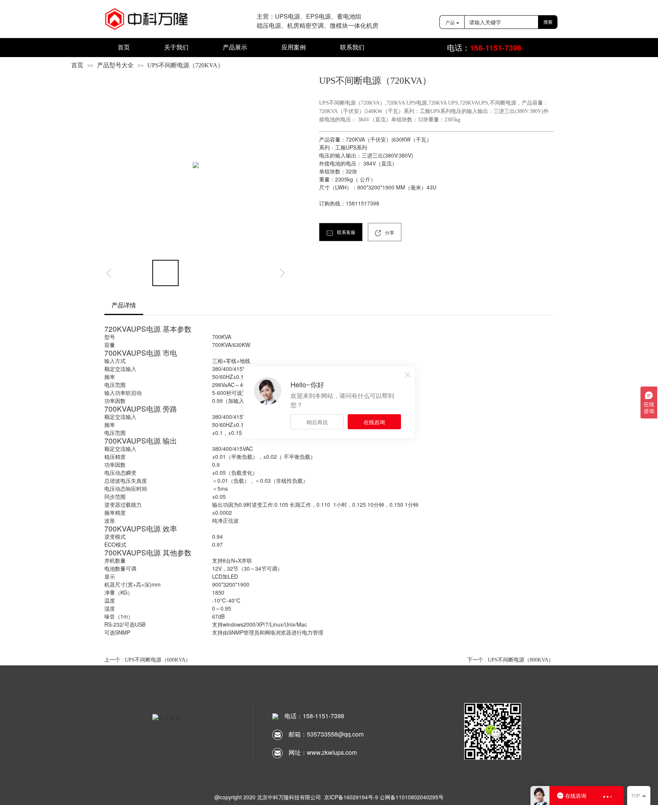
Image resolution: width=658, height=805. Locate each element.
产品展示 (235, 47)
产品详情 (124, 305)
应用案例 (293, 47)
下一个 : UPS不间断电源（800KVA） (510, 660)
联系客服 (345, 232)
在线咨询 (374, 422)
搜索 (548, 22)
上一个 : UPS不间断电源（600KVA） (147, 660)
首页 (124, 47)
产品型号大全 (115, 65)
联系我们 (352, 47)
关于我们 (176, 47)
